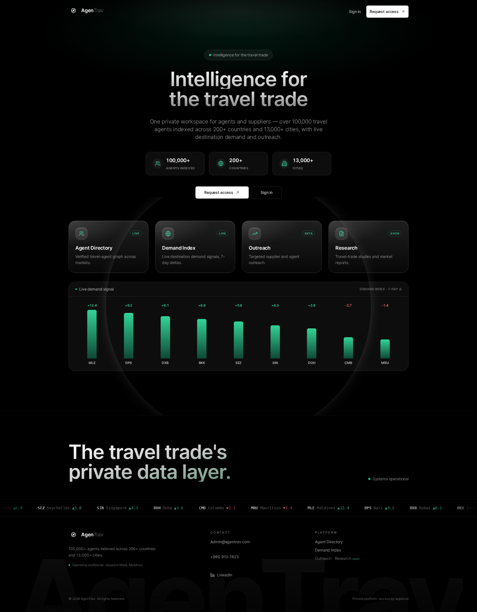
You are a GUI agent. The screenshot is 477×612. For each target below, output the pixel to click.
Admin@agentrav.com (230, 541)
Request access (384, 11)
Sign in (355, 11)
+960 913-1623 (224, 556)
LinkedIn (224, 575)
